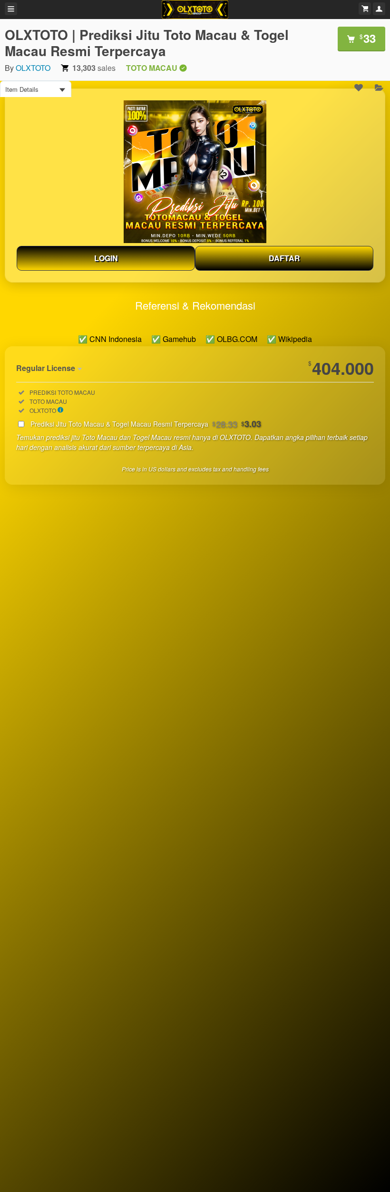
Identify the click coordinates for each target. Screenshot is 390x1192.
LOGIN (106, 258)
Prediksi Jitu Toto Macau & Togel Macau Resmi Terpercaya (145, 424)
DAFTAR (284, 258)
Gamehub (179, 338)
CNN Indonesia (115, 338)
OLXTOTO (33, 67)
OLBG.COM (237, 338)
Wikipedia (295, 338)
